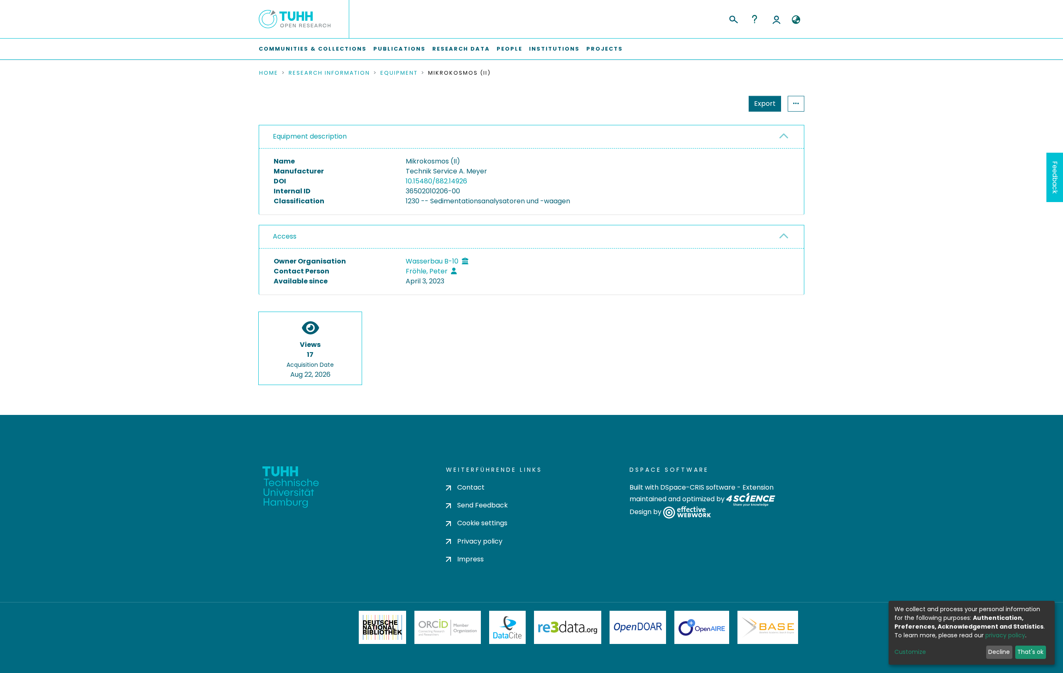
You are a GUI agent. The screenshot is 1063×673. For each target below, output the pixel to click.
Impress (470, 559)
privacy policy (1005, 635)
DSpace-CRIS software (697, 487)
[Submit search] (733, 18)
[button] (796, 20)
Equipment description (310, 136)
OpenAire (701, 627)
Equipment (399, 73)
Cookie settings (482, 523)
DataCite (507, 627)
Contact (471, 487)
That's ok (1030, 652)
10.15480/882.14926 (436, 181)
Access (284, 236)
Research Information (329, 73)
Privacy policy (479, 541)
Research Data (461, 49)
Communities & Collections (313, 49)
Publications (399, 49)
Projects (604, 49)
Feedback (1055, 177)
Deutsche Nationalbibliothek (382, 627)
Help (754, 19)
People (509, 49)
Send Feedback (482, 505)
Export (765, 103)
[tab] (531, 137)
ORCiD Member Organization (448, 627)
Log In (776, 19)
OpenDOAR (638, 627)
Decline (999, 652)
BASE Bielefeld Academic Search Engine (768, 627)
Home (268, 73)
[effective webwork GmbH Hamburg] (687, 512)
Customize (910, 652)
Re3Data (567, 627)
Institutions (554, 49)
